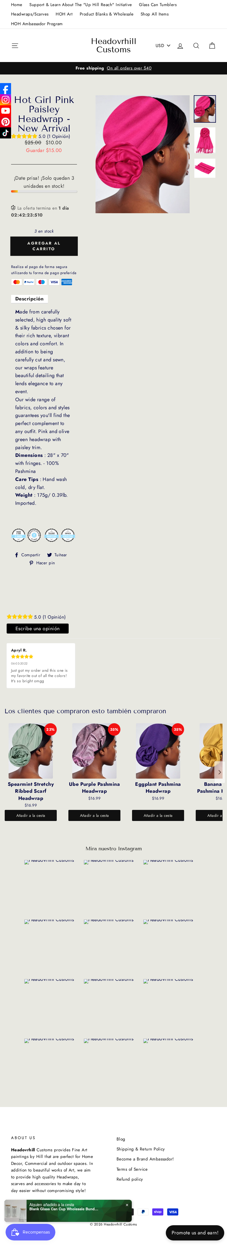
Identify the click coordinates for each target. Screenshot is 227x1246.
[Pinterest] (5, 121)
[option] (113, 68)
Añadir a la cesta (30, 815)
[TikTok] (5, 132)
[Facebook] (5, 88)
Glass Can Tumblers (158, 5)
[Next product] (219, 772)
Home (16, 5)
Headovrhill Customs (113, 45)
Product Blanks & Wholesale (107, 14)
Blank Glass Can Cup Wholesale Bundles (64, 1209)
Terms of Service (132, 1169)
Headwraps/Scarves (30, 14)
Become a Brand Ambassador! (145, 1159)
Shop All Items (155, 14)
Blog (121, 1139)
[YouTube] (5, 110)
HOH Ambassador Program (37, 24)
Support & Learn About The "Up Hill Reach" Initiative (80, 5)
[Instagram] (5, 99)
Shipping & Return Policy (141, 1149)
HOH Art (64, 14)
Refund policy (130, 1179)
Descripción (29, 298)
